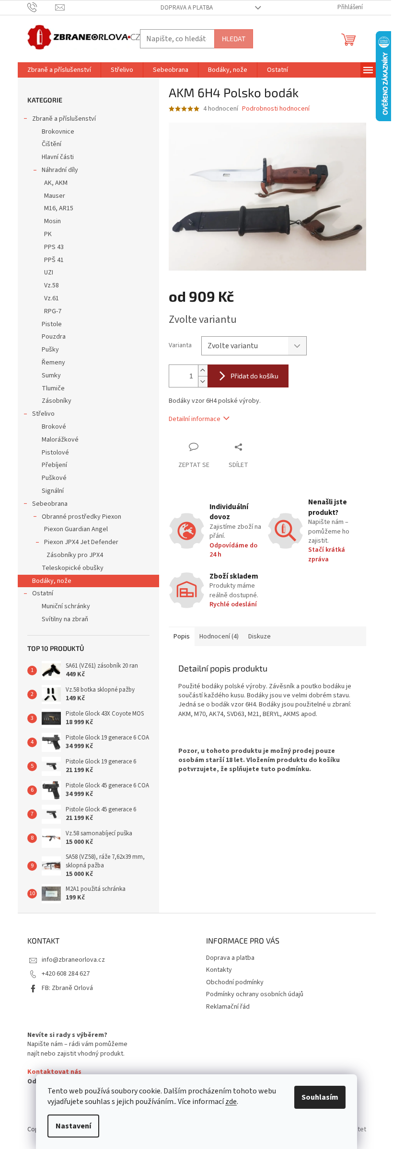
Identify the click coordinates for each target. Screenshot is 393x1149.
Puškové (54, 478)
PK (48, 234)
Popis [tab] (181, 636)
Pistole (52, 324)
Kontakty (219, 970)
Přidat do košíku (254, 376)
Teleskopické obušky (73, 568)
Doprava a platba (187, 7)
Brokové (54, 427)
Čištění (51, 144)
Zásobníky (56, 401)
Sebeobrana (50, 504)
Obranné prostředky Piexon (81, 517)
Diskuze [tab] (259, 636)
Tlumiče (53, 388)
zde (231, 1101)
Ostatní (42, 593)
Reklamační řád (228, 1007)
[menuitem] (59, 70)
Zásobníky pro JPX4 (74, 555)
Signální (53, 491)
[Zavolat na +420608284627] (41, 7)
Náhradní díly (60, 170)
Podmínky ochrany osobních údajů (254, 994)
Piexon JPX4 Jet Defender (81, 542)
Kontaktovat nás (54, 1072)
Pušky (50, 349)
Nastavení (73, 1126)
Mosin (52, 221)
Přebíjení (54, 465)
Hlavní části (58, 157)
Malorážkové (60, 439)
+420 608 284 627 (66, 973)
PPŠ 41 (54, 260)
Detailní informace (194, 419)
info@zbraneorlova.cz (73, 960)
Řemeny (53, 362)
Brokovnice (58, 132)
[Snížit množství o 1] (203, 381)
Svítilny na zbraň (65, 619)
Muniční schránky (66, 606)
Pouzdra (54, 336)
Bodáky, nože (51, 581)
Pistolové (55, 452)
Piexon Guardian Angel (76, 529)
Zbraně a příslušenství (64, 119)
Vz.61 (51, 298)
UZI (48, 272)
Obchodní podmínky (235, 982)
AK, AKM (56, 183)
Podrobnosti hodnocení (276, 109)
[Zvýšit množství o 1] (203, 370)
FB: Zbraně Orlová (67, 988)
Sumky (51, 375)
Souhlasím (319, 1097)
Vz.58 (51, 285)
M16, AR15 (58, 208)
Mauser (54, 196)
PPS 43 (54, 247)
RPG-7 (52, 311)
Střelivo (43, 414)
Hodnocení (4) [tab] (219, 636)
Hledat (233, 38)
